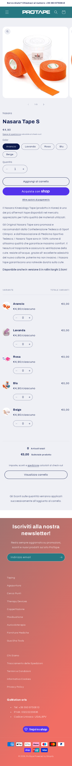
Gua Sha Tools (15, 641)
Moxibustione (15, 617)
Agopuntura (14, 585)
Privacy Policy (15, 687)
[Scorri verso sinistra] (28, 104)
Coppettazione (16, 609)
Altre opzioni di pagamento (36, 200)
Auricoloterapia (16, 625)
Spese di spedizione (12, 134)
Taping (11, 578)
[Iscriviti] (61, 557)
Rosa (47, 146)
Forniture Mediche (18, 633)
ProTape (30, 756)
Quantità (7, 162)
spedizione (33, 465)
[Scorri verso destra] (44, 104)
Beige (9, 154)
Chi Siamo (13, 655)
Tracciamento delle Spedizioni (25, 663)
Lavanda (30, 146)
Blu (62, 146)
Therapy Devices (17, 601)
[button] (7, 12)
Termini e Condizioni (19, 671)
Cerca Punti (14, 593)
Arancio (11, 146)
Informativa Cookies (19, 679)
